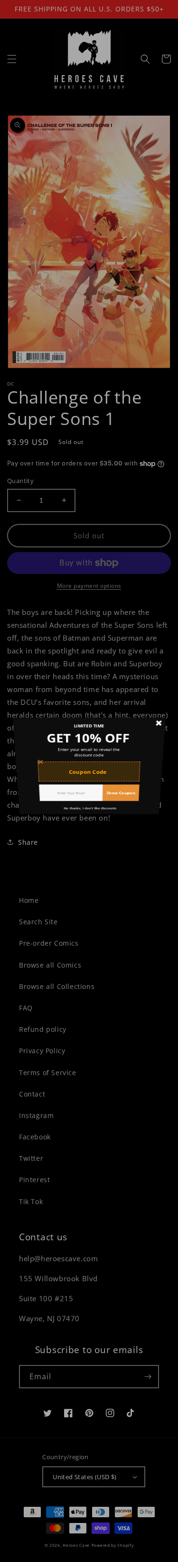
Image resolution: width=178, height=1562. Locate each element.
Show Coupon (125, 813)
